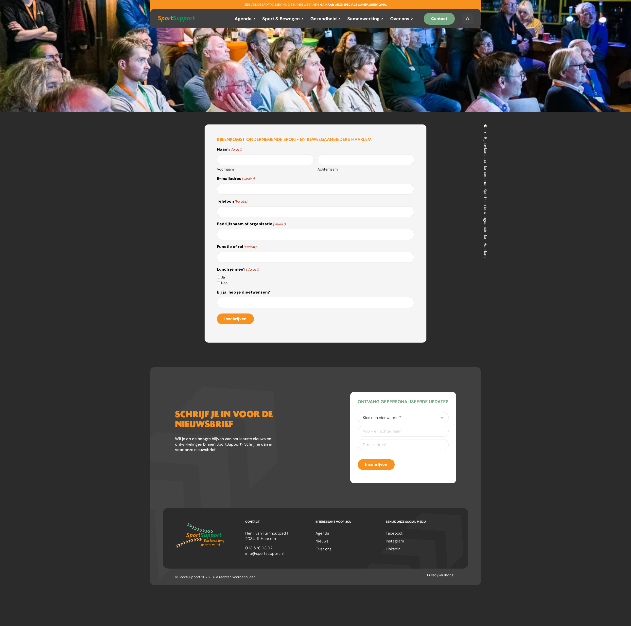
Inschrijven (235, 318)
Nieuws (322, 541)
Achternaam (327, 169)
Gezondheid (323, 19)
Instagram (395, 541)
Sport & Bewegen (281, 19)
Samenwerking (363, 19)
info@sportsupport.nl (264, 553)
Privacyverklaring (440, 575)
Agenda (243, 19)
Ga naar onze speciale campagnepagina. (353, 5)
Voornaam (225, 169)
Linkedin (393, 549)
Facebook (394, 533)
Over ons (399, 19)
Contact (439, 18)
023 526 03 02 (258, 548)
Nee (224, 282)
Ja (223, 277)
